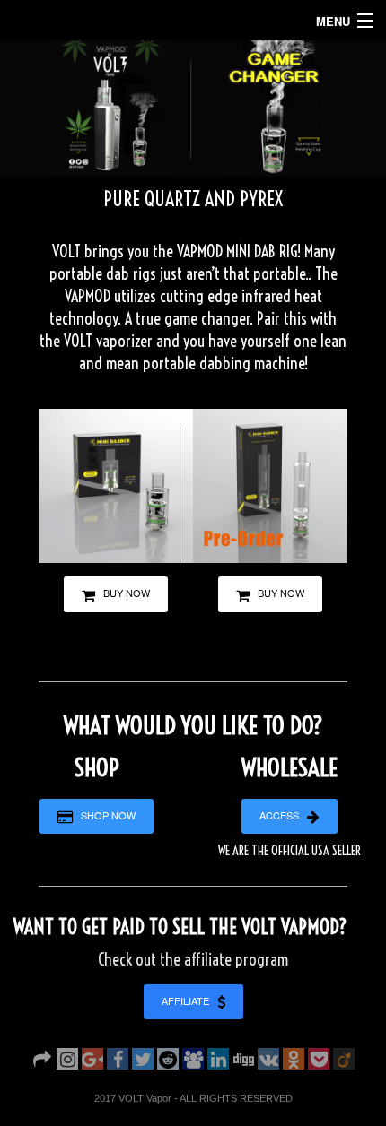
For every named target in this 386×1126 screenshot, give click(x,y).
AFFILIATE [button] (189, 1000)
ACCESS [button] (283, 815)
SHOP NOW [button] (104, 815)
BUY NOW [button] (122, 592)
